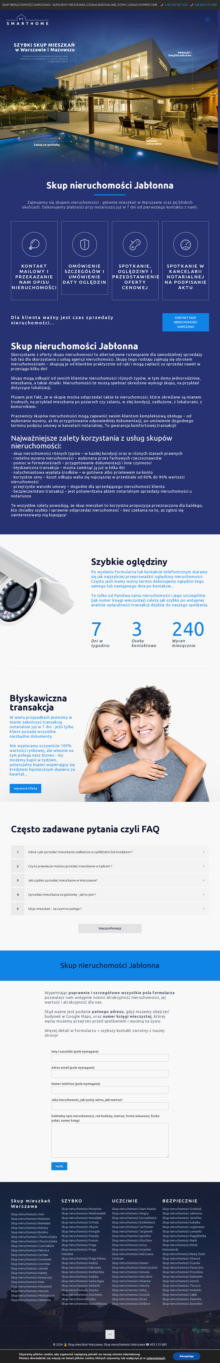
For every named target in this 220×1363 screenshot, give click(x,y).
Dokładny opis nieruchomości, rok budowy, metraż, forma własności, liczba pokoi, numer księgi (105, 1118)
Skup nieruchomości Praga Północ (83, 1258)
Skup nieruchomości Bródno (29, 1232)
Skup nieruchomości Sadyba (79, 1276)
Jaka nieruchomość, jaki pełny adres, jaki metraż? (87, 1100)
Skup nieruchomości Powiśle (80, 1236)
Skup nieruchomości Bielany (29, 1228)
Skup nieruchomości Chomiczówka (34, 1237)
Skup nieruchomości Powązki (80, 1231)
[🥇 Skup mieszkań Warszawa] (27, 19)
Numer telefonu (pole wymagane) (75, 1083)
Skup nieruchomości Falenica (30, 1250)
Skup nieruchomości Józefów (182, 1218)
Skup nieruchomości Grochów (30, 1264)
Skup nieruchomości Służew (80, 1290)
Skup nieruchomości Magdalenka (184, 1236)
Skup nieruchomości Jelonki (29, 1268)
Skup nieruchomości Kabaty (29, 1273)
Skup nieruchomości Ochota (80, 1222)
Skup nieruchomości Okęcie (79, 1227)
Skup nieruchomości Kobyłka (181, 1222)
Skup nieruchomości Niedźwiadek (83, 1213)
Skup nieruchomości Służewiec (81, 1294)
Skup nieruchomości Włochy (130, 1285)
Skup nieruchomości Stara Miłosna (84, 1303)
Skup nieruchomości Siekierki (80, 1285)
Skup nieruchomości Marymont (31, 1286)
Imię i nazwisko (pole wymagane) (75, 1051)
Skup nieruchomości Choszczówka (34, 1241)
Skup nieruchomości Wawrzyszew (134, 1267)
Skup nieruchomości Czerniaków (32, 1246)
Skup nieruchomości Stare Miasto (134, 1209)
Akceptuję (186, 1356)
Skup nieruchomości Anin (27, 1214)
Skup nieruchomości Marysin (30, 1291)
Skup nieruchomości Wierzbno (132, 1276)
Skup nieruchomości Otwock (181, 1258)
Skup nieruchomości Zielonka (181, 1299)
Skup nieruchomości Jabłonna (182, 1213)
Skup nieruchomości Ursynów (131, 1249)
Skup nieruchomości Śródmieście (133, 1222)
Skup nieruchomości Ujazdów (131, 1236)
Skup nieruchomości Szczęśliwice (134, 1218)
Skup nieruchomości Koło (27, 1282)
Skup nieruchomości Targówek (132, 1231)
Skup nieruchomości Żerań (129, 1299)
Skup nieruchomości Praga (78, 1245)
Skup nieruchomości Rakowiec (81, 1267)
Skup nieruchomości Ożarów (181, 1263)
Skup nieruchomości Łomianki (182, 1231)
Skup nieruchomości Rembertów (82, 1272)
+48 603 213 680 (205, 4)
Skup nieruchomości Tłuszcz (181, 1285)
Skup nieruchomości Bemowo (30, 1218)
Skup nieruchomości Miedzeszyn (33, 1295)
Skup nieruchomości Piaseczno (182, 1267)
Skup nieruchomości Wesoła (130, 1272)
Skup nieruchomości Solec (78, 1299)
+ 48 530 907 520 (176, 4)
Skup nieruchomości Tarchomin (132, 1227)
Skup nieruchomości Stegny (130, 1213)
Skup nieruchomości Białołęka (30, 1223)
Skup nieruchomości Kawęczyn (31, 1277)
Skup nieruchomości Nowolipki (81, 1218)
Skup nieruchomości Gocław (29, 1255)
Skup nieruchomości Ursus (129, 1245)
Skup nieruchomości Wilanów (131, 1281)
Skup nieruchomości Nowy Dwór (183, 1254)
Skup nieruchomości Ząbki (179, 1294)
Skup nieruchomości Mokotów (31, 1300)
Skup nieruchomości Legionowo (183, 1227)
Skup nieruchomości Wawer (130, 1263)
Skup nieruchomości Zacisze (131, 1294)
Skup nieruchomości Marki (179, 1240)
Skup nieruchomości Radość (79, 1263)
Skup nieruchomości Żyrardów (182, 1303)
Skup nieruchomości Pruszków (182, 1272)
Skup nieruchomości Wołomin (182, 1290)
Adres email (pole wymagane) (73, 1067)
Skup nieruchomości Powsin (79, 1240)
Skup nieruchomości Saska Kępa (82, 1281)
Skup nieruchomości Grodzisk (182, 1209)
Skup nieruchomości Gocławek (31, 1259)
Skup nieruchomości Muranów (81, 1209)
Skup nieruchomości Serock (180, 1281)
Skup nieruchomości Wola (129, 1290)
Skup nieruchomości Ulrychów (132, 1240)
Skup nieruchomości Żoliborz (131, 1303)
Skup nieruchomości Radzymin (182, 1276)
